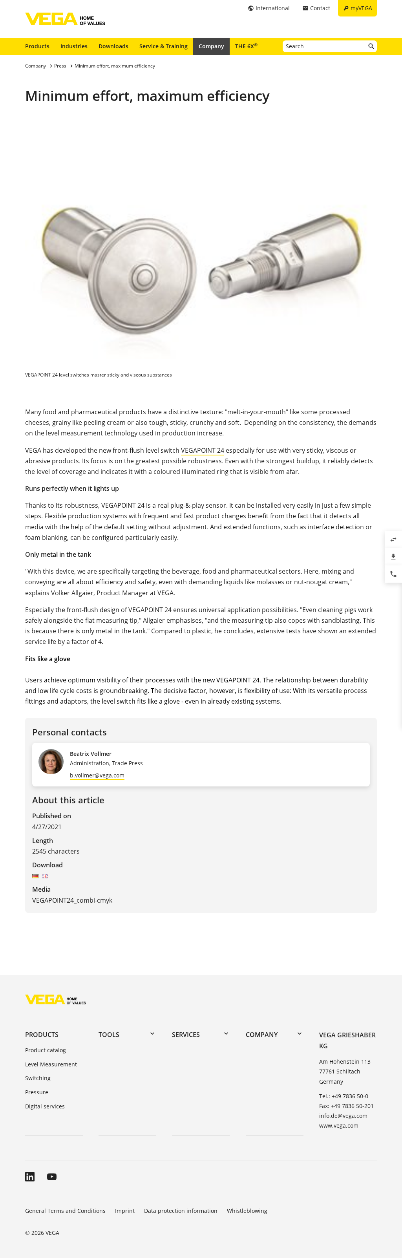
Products (37, 46)
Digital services (45, 1106)
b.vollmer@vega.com (97, 775)
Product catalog (45, 1050)
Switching (38, 1078)
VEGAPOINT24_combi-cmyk (72, 900)
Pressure (36, 1092)
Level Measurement (51, 1064)
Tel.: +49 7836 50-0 (343, 1096)
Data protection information (180, 1210)
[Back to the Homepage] (55, 999)
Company (211, 46)
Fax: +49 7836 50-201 (346, 1106)
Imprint (125, 1210)
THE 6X (246, 46)
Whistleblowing (247, 1210)
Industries (74, 46)
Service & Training (163, 46)
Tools (109, 1034)
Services (186, 1034)
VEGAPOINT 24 (202, 450)
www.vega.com (338, 1125)
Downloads (113, 46)
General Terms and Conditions (65, 1210)
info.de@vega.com (343, 1115)
